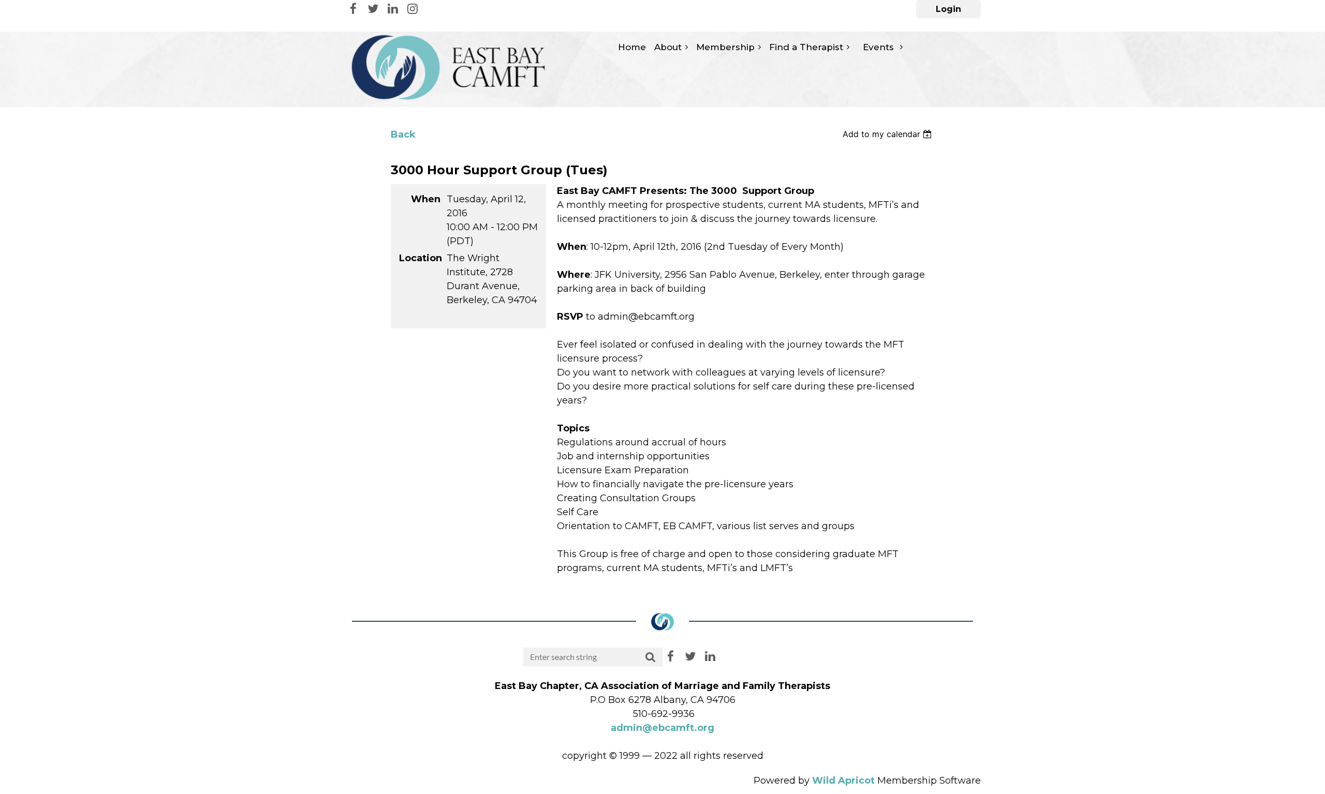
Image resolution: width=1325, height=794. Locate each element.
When (425, 199)
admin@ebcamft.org (662, 727)
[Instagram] (412, 8)
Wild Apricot (843, 780)
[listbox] (888, 134)
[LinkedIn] (393, 8)
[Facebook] (353, 8)
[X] (373, 8)
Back (403, 134)
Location (419, 258)
